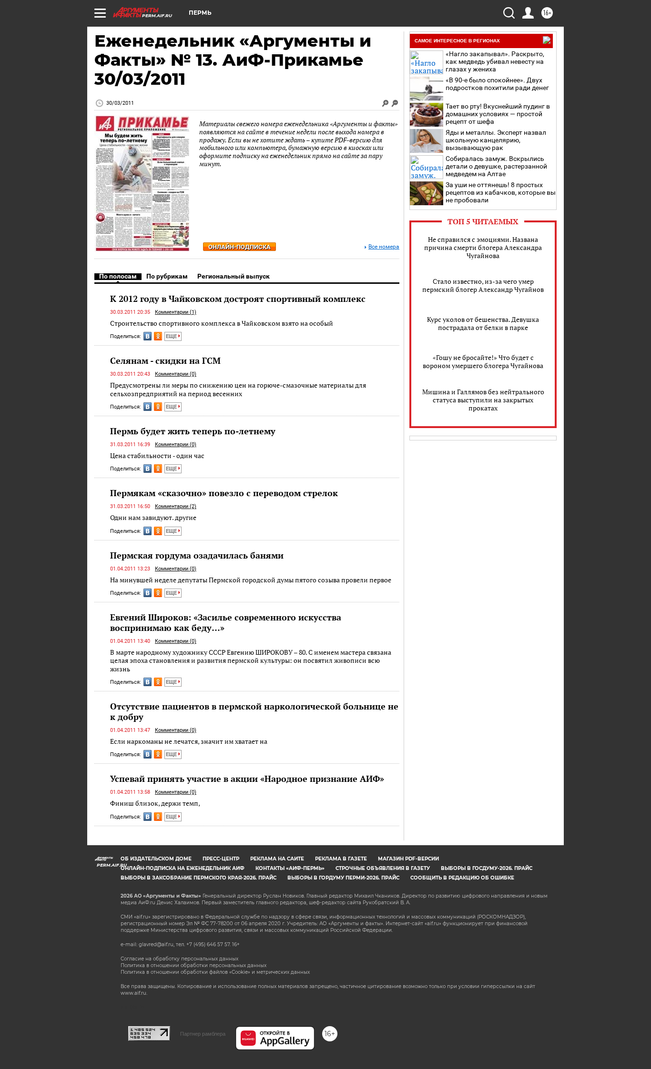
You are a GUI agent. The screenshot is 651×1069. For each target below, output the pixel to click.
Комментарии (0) (175, 374)
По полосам (118, 276)
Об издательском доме (156, 859)
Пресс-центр (221, 859)
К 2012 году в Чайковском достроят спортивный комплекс (238, 298)
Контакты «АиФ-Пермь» (290, 868)
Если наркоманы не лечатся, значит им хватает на (188, 741)
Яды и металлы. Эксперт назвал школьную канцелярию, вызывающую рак (496, 140)
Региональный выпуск (233, 276)
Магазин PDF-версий (408, 859)
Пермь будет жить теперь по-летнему (192, 431)
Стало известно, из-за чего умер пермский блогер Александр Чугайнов (483, 285)
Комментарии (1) (175, 312)
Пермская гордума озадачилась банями (197, 555)
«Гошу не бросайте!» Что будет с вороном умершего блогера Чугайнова (483, 361)
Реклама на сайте (277, 859)
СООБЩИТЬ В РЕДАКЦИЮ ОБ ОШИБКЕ (462, 878)
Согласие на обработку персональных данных (179, 959)
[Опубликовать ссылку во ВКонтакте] (147, 336)
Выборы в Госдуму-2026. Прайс (486, 868)
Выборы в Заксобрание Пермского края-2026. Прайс (198, 878)
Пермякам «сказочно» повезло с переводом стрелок (224, 493)
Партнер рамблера (202, 1034)
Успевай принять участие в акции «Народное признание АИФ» (247, 778)
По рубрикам (167, 276)
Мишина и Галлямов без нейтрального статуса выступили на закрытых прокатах (483, 400)
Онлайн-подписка (239, 246)
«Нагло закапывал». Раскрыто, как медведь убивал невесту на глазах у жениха (495, 61)
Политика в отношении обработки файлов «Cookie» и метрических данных (215, 972)
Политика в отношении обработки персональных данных (193, 965)
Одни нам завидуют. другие (153, 517)
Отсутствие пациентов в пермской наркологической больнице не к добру (254, 711)
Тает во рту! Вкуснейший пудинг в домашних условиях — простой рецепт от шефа (498, 113)
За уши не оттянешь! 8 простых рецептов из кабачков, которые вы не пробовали (501, 192)
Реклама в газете (341, 859)
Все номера (383, 247)
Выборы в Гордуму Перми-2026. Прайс (343, 878)
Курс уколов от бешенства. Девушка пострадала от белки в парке (483, 323)
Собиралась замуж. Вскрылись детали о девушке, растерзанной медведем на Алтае (496, 166)
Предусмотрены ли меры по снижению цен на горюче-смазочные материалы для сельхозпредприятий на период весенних (238, 389)
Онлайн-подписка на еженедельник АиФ (182, 868)
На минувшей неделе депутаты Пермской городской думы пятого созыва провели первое (250, 580)
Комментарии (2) (175, 506)
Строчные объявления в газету (383, 868)
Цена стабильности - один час (157, 455)
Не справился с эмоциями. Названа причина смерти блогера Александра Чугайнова (483, 247)
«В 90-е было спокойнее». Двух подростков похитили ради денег (497, 83)
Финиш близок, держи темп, (155, 803)
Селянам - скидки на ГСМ (165, 360)
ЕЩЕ (172, 336)
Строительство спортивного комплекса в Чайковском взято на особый (221, 323)
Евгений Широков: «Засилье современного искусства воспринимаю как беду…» (225, 622)
